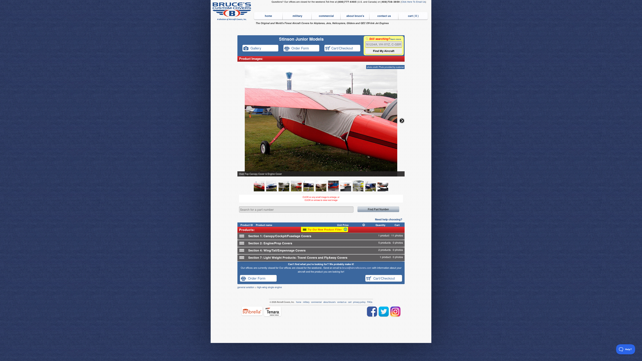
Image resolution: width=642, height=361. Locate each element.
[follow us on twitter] (384, 312)
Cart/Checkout (341, 47)
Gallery (254, 47)
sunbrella (252, 311)
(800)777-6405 (347, 1)
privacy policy (359, 302)
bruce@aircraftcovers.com (356, 267)
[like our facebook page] (372, 312)
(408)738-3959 (390, 1)
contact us (384, 16)
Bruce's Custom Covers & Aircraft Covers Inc (232, 11)
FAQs (369, 302)
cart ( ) (413, 16)
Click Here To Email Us (413, 1)
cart (349, 302)
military (297, 16)
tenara (272, 311)
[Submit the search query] (383, 51)
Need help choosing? (388, 219)
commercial (326, 16)
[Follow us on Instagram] (395, 312)
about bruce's (355, 16)
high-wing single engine (269, 287)
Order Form (299, 47)
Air (278, 302)
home (268, 16)
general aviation (245, 287)
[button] (402, 120)
